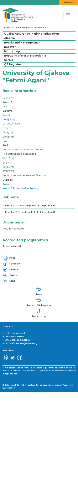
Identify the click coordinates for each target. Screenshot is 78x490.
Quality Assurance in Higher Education (31, 33)
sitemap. (8, 350)
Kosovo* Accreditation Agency (20, 188)
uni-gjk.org (9, 119)
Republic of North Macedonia (25, 55)
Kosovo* (10, 46)
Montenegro (13, 51)
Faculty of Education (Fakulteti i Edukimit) (30, 212)
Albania (9, 38)
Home (5, 27)
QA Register (40, 27)
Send (12, 281)
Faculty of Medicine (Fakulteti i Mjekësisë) (30, 205)
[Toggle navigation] (68, 14)
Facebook (15, 263)
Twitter (13, 275)
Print (12, 258)
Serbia (8, 60)
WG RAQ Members (21, 27)
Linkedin (14, 269)
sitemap (68, 2)
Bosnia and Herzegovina (21, 42)
